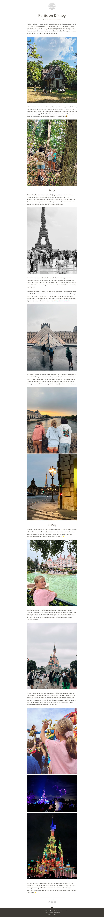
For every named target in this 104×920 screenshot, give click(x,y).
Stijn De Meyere (49, 910)
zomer (59, 19)
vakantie (55, 19)
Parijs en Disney (52, 15)
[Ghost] (56, 914)
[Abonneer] (52, 908)
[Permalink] (43, 19)
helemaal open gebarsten (62, 301)
